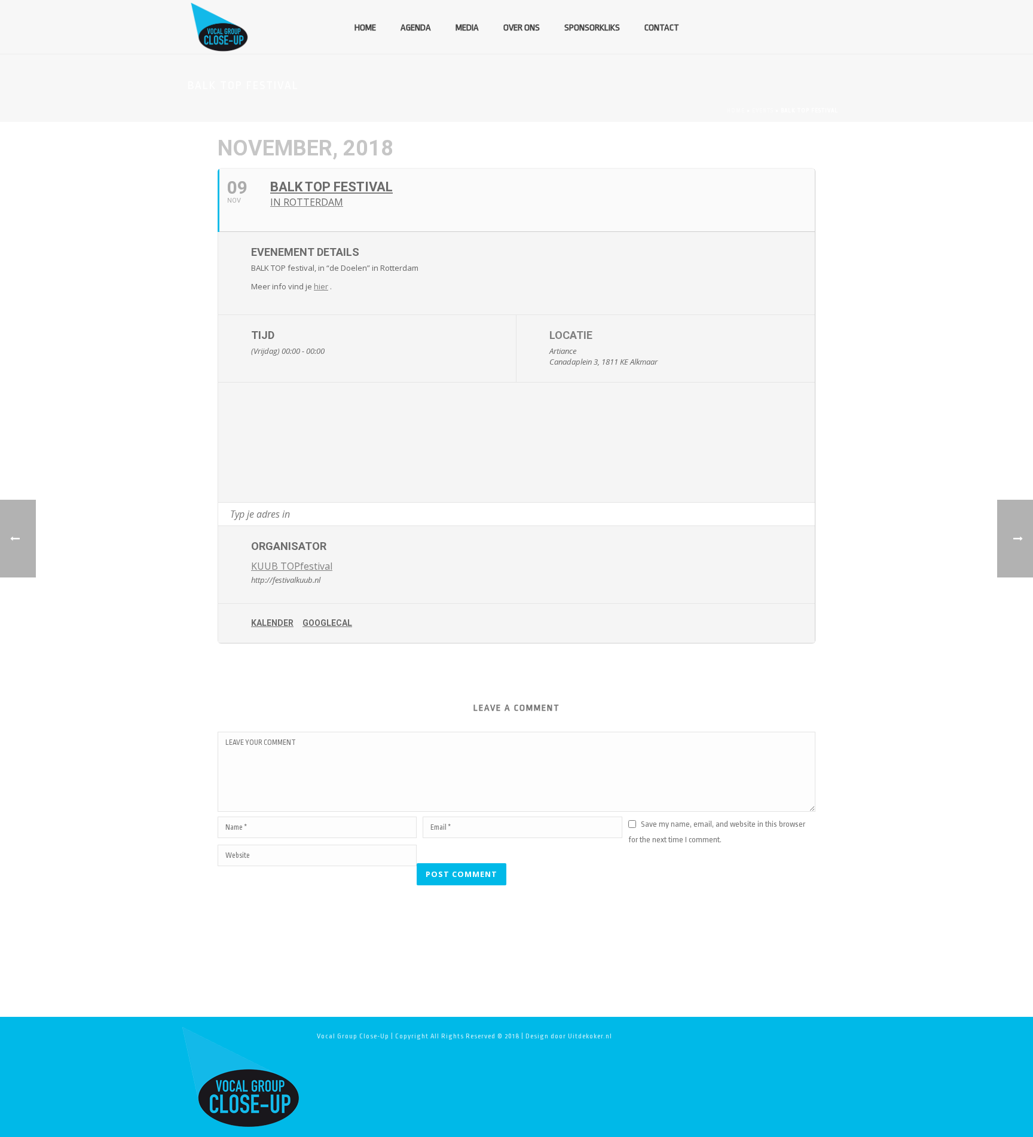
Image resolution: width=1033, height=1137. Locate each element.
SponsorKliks (592, 28)
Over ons (521, 28)
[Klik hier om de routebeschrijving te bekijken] (805, 514)
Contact (661, 28)
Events (763, 111)
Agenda (416, 28)
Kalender (272, 623)
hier (321, 286)
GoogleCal (327, 623)
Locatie (570, 335)
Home (365, 28)
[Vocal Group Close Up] (240, 1076)
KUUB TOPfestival (291, 566)
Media (467, 28)
